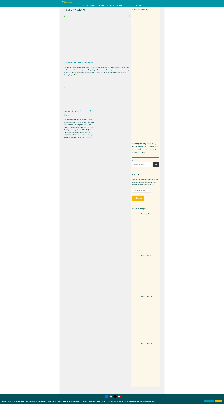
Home (85, 5)
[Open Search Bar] (140, 5)
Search (134, 161)
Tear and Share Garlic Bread (79, 62)
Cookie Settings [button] (209, 401)
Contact (131, 5)
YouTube (110, 5)
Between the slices (145, 255)
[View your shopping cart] (137, 5)
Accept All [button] (218, 401)
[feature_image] (145, 233)
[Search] (156, 164)
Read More (79, 75)
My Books (119, 5)
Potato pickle (145, 214)
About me (93, 5)
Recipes (102, 5)
